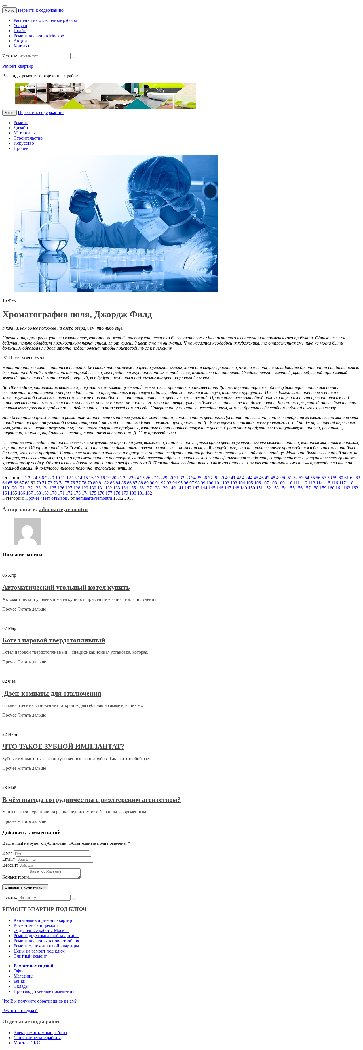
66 (16, 482)
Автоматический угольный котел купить (66, 587)
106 (257, 482)
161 (338, 487)
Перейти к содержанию (41, 10)
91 (157, 482)
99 (203, 482)
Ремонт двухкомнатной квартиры (46, 935)
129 (84, 487)
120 (13, 487)
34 (193, 477)
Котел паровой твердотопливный (53, 640)
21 (119, 477)
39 (222, 477)
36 (204, 477)
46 (261, 477)
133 (116, 487)
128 (76, 487)
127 (69, 487)
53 (301, 477)
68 (27, 482)
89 (146, 482)
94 (174, 482)
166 (21, 493)
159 (323, 487)
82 (106, 482)
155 (291, 487)
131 (100, 487)
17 (97, 477)
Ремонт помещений (33, 965)
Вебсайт (10, 865)
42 (239, 477)
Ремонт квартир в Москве (39, 35)
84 (118, 482)
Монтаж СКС (27, 1042)
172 (69, 493)
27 (153, 477)
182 (148, 493)
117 (342, 482)
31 (176, 477)
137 (148, 487)
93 (169, 482)
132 (108, 487)
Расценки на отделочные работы (45, 20)
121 (21, 487)
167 (29, 493)
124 (45, 487)
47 (267, 477)
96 (186, 482)
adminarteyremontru (94, 498)
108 (273, 482)
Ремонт (21, 122)
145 (211, 487)
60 (341, 477)
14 (80, 477)
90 (152, 482)
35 (199, 477)
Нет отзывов (55, 498)
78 (84, 482)
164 (5, 493)
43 (244, 477)
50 (284, 477)
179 (124, 493)
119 (5, 487)
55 (312, 477)
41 (233, 477)
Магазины (23, 976)
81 (101, 482)
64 (4, 482)
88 (140, 482)
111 (297, 482)
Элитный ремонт (30, 956)
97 (191, 482)
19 (108, 477)
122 (29, 487)
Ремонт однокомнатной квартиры (46, 945)
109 (281, 482)
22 (125, 477)
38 (216, 477)
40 (227, 477)
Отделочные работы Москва (41, 930)
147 (227, 487)
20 (114, 477)
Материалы (25, 132)
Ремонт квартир (17, 66)
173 (77, 493)
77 (78, 482)
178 (116, 493)
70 (38, 482)
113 (312, 482)
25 (142, 477)
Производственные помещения (44, 991)
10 (57, 477)
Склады (21, 986)
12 (68, 477)
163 (354, 487)
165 (13, 493)
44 (250, 477)
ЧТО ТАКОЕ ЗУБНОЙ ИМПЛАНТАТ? (63, 746)
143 (196, 487)
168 (37, 493)
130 (92, 487)
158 (315, 487)
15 (85, 477)
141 (180, 487)
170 (53, 493)
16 (91, 477)
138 (156, 487)
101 (217, 482)
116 (335, 482)
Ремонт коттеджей (20, 1010)
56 (318, 477)
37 (210, 477)
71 (44, 482)
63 (358, 477)
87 (135, 482)
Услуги (20, 25)
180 (132, 493)
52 (295, 477)
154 (283, 487)
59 (335, 477)
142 (188, 487)
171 (61, 493)
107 (265, 482)
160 (331, 487)
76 (72, 482)
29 (165, 477)
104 (241, 482)
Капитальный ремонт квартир (43, 920)
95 (180, 482)
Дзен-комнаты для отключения (51, 693)
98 (197, 482)
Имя (7, 853)
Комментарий (15, 877)
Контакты (23, 45)
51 (290, 477)
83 (112, 482)
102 (225, 482)
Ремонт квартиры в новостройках (46, 940)
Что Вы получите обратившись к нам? (39, 1001)
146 (219, 487)
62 (352, 477)
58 (329, 477)
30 (170, 477)
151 (259, 487)
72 (50, 482)
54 (307, 477)
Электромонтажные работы (40, 1032)
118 (350, 482)
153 (275, 487)
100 (209, 482)
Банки (20, 981)
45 (256, 477)
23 (131, 477)
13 (74, 477)
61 (346, 477)
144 (204, 487)
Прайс (20, 30)
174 (85, 493)
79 (89, 482)
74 (61, 482)
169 (45, 493)
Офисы (21, 970)
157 (307, 487)
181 (140, 493)
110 (289, 482)
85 (123, 482)
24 (136, 477)
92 (163, 482)
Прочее (21, 148)
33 (187, 477)
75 (67, 482)
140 (172, 487)
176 (101, 493)
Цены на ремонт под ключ (39, 951)
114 (319, 482)
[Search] (74, 57)
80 (95, 482)
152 (267, 487)
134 (124, 487)
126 (61, 487)
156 (299, 487)
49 (278, 477)
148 (235, 487)
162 (346, 487)
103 (233, 482)
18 (102, 477)
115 (327, 482)
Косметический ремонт (36, 925)
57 (324, 477)
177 (108, 493)
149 (243, 487)
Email (8, 859)
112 (304, 482)
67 (21, 482)
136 (140, 487)
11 (63, 477)
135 (132, 487)
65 (10, 482)
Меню (9, 10)
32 (182, 477)
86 (129, 482)
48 (273, 477)
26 (148, 477)
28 (159, 477)
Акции (20, 40)
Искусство (24, 143)
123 (37, 487)
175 (93, 493)
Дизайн (21, 127)
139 (164, 487)
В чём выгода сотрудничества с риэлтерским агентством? (91, 799)
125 (53, 487)
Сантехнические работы (37, 1037)
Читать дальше (32, 609)
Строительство (28, 138)
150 (251, 487)
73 (55, 482)
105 (249, 482)
